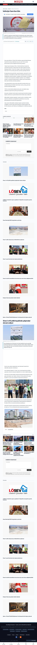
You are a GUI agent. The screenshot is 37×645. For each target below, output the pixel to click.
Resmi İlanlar (24, 629)
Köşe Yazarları (12, 631)
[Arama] (4, 2)
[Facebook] (32, 41)
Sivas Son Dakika (5, 629)
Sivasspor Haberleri (18, 629)
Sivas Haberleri (12, 629)
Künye (13, 634)
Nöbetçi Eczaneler (24, 631)
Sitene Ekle (27, 634)
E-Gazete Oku (18, 631)
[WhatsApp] (29, 41)
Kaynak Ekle (31, 14)
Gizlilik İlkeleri (22, 634)
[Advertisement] (18, 52)
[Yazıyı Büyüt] (25, 41)
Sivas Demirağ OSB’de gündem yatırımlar (19, 4)
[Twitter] (18, 637)
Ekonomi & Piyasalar (31, 629)
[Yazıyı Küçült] (27, 41)
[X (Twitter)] (31, 41)
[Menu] (33, 2)
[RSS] (20, 637)
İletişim (17, 634)
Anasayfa (9, 634)
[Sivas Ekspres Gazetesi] (18, 2)
